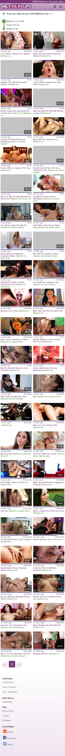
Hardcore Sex (52, 139)
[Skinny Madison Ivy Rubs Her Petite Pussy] (16, 554)
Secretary (5, 256)
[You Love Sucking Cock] (16, 297)
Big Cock (42, 54)
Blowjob (4, 311)
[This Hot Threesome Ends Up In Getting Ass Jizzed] (16, 611)
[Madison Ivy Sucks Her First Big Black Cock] (48, 297)
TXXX (29, 80)
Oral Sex (4, 511)
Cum (11, 311)
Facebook (11, 738)
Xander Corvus (54, 397)
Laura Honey (17, 342)
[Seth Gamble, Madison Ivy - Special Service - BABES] (16, 383)
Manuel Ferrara (50, 256)
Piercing (53, 368)
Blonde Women (39, 339)
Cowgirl (7, 482)
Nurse (52, 197)
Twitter (10, 744)
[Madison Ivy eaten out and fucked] (48, 554)
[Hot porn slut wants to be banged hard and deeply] (16, 469)
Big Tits (50, 54)
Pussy (61, 511)
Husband (37, 485)
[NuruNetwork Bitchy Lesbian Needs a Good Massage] (16, 640)
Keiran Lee (26, 199)
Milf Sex (10, 168)
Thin (35, 227)
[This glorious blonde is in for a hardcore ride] (48, 40)
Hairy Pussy (49, 225)
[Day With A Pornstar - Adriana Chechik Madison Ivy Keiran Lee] (16, 440)
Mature (8, 54)
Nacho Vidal (6, 485)
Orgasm (18, 168)
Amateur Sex (6, 82)
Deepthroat (38, 168)
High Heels (44, 368)
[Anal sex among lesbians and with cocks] (48, 440)
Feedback (6, 720)
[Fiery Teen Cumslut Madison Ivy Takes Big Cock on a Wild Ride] (48, 411)
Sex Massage (16, 654)
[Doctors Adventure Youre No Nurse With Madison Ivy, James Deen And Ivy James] (48, 183)
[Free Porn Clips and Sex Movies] (16, 6)
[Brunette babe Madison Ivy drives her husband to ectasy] (48, 469)
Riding (50, 425)
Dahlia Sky (5, 258)
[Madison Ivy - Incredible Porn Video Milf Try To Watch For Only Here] (48, 97)
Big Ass (8, 225)
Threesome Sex (40, 170)
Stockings (37, 199)
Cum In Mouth (39, 82)
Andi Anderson (18, 627)
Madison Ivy (6, 56)
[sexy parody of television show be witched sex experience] (48, 269)
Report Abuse (8, 711)
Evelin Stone (54, 227)
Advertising (7, 702)
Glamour (36, 570)
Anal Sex (37, 454)
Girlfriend (52, 568)
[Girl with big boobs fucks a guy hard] (48, 126)
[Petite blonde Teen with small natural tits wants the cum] (48, 68)
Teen (24, 397)
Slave (8, 339)
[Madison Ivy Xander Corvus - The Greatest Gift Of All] (48, 383)
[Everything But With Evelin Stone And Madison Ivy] (48, 211)
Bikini (35, 511)
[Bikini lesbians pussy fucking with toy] (48, 497)
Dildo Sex (41, 282)
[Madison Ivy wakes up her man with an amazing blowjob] (48, 611)
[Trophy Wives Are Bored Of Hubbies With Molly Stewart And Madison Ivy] (16, 126)
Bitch (3, 339)
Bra (34, 397)
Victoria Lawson (18, 656)
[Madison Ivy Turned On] (16, 411)
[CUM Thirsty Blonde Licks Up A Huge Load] (48, 583)
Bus (34, 254)
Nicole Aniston (18, 227)
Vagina (27, 54)
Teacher (20, 282)
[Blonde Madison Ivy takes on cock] (48, 326)
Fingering (5, 142)
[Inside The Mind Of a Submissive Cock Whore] (16, 326)
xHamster (28, 51)
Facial (3, 168)
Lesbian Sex (6, 113)
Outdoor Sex (17, 54)
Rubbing (22, 568)
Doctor (46, 197)
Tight (35, 84)
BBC (35, 311)
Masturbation (6, 568)
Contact (5, 716)
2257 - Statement (9, 692)
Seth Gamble (17, 399)
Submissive (17, 339)
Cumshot (56, 339)
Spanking (37, 370)
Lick (2, 54)
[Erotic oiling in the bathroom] (16, 497)
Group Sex (11, 111)
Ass (2, 225)
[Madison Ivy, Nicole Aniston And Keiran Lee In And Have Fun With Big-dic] (16, 211)
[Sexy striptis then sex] (16, 583)
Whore (25, 339)
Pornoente (59, 451)
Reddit (10, 732)
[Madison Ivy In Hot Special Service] (16, 68)
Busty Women (6, 254)
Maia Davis (25, 511)
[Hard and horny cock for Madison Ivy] (16, 526)
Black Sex (58, 311)
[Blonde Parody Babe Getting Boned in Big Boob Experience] (16, 40)
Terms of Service (9, 687)
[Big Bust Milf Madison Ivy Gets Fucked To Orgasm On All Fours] (48, 240)
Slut (55, 425)
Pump (53, 454)
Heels (35, 368)
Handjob (50, 282)
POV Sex (26, 168)
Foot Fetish (38, 225)
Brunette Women (56, 111)
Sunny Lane (17, 113)
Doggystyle (59, 482)
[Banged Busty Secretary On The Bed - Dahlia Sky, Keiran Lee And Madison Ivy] (16, 240)
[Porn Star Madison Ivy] (48, 640)
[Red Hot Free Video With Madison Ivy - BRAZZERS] (48, 354)
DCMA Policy (8, 682)
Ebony (3, 111)
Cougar (36, 113)
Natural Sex (51, 82)
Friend (44, 568)
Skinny (3, 570)
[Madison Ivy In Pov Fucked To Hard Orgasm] (16, 154)
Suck (16, 311)
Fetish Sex (5, 199)
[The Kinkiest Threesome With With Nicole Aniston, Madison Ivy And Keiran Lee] (48, 154)
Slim (59, 82)
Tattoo (57, 225)
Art (2, 139)
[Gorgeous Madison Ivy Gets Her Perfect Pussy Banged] (16, 354)
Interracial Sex (23, 111)
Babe (35, 54)
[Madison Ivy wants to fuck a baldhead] (48, 526)
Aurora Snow (49, 284)
